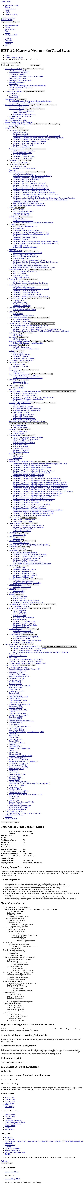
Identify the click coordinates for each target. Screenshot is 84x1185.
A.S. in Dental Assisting (21, 319)
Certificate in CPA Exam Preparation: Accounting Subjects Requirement (36, 136)
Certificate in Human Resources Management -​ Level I (30, 232)
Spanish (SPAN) (14, 798)
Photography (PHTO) (16, 778)
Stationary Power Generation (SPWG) (21, 802)
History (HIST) (14, 745)
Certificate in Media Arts (21, 452)
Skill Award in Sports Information (24, 418)
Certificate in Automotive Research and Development (30, 187)
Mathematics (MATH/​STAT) (18, 759)
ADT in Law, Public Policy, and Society (26, 439)
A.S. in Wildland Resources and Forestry (26, 376)
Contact (7, 12)
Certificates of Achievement (18, 656)
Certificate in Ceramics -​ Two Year (24, 623)
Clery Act (8, 1147)
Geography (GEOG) (15, 739)
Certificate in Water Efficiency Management (27, 640)
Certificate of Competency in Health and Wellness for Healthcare (34, 499)
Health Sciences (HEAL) (17, 743)
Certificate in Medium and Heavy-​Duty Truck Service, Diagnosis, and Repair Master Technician (44, 198)
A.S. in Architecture (19, 166)
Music (11, 454)
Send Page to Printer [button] (11, 1172)
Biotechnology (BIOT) (16, 691)
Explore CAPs (13, 126)
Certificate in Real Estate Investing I (24, 573)
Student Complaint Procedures (15, 1152)
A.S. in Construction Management (24, 287)
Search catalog (5, 65)
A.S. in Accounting (19, 132)
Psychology (13, 546)
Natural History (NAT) (16, 769)
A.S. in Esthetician (19, 364)
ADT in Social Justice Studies (22, 441)
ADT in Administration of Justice (24, 151)
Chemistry (12, 249)
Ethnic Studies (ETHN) (16, 730)
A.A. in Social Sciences (20, 446)
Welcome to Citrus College (13, 69)
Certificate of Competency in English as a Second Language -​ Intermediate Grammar (40, 486)
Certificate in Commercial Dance (23, 315)
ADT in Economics (19, 339)
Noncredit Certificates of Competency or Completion (26, 659)
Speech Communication (16, 593)
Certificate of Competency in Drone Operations (28, 475)
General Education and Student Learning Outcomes (30, 648)
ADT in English (18, 353)
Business (12, 224)
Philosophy (12, 533)
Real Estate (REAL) (15, 789)
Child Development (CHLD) (18, 697)
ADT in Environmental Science (23, 211)
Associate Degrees (15, 654)
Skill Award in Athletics (20, 427)
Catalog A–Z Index (11, 14)
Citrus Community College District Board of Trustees (26, 76)
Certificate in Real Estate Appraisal (24, 569)
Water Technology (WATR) (18, 809)
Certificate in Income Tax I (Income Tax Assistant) (29, 141)
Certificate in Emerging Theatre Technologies (28, 602)
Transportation (9, 1129)
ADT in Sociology (19, 591)
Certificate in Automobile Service (24, 181)
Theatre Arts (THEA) (16, 804)
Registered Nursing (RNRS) (18, 793)
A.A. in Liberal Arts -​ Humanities (24, 443)
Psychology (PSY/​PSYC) (17, 785)
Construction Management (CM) (19, 704)
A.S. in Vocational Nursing (22, 631)
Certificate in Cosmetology (21, 306)
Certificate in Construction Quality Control (27, 294)
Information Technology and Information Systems (25, 391)
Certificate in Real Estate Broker (23, 571)
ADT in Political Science (21, 543)
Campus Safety (10, 1116)
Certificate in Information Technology (25, 395)
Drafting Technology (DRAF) (18, 715)
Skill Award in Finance (20, 245)
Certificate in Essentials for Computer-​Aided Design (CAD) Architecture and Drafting (41, 331)
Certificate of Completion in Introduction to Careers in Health (33, 513)
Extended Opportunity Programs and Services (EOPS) (26, 732)
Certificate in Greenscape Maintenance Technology (29, 554)
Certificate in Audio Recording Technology (27, 583)
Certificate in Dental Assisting (22, 321)
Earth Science (13, 333)
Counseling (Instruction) (17, 308)
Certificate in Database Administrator (25, 393)
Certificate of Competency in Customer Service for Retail (31, 473)
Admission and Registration (14, 91)
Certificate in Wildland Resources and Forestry (28, 378)
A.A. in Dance (18, 314)
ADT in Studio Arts (19, 612)
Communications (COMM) (18, 700)
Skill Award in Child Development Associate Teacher (30, 266)
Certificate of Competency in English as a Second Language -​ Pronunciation (37, 493)
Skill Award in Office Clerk (22, 531)
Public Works (13, 550)
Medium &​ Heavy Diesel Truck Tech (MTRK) (24, 761)
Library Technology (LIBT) (18, 758)
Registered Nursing (15, 585)
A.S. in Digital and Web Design (23, 617)
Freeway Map (13, 84)
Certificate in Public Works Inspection (25, 560)
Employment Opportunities (13, 1120)
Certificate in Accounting (21, 134)
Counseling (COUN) (16, 708)
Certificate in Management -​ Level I (24, 236)
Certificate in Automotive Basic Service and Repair (29, 183)
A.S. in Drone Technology (21, 606)
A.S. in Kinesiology (19, 425)
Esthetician (12, 362)
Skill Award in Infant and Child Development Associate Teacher (34, 267)
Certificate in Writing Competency (24, 358)
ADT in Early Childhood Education (24, 255)
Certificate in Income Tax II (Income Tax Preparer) (29, 143)
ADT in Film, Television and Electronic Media (28, 437)
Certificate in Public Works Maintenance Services (29, 562)
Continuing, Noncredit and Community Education (25, 661)
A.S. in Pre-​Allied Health (21, 215)
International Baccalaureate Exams (24, 114)
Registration (13, 93)
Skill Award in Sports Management (24, 420)
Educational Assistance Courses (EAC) (21, 721)
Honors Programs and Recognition (20, 116)
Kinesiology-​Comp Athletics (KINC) (21, 756)
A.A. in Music (17, 458)
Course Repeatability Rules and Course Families (24, 107)
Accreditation (9, 1139)
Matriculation (9, 99)
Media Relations (10, 1126)
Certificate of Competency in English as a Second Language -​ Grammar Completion (40, 488)
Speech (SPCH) (14, 800)
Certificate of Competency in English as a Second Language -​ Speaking (36, 495)
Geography (12, 380)
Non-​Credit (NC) (14, 770)
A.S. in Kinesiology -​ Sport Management (26, 410)
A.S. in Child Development (22, 258)
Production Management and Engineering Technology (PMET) (29, 545)
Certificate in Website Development (24, 401)
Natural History (14, 460)
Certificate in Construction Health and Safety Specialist (31, 289)
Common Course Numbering (18, 667)
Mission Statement (15, 89)
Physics (11, 537)
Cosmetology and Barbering (18, 298)
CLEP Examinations (19, 113)
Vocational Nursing (15, 629)
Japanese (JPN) (14, 752)
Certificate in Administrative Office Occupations (28, 525)
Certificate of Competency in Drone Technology (28, 476)
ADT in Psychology (19, 549)
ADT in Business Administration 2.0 (25, 226)
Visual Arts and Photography (18, 608)
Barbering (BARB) (15, 687)
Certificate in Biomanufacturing (23, 221)
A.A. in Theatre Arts (19, 598)
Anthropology (13, 160)
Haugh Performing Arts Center (15, 1122)
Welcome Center (10, 9)
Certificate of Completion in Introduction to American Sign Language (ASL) (38, 510)
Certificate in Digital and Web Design (25, 625)
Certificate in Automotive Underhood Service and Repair (31, 190)
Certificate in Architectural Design (24, 168)
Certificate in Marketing (20, 239)
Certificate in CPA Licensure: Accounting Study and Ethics (32, 139)
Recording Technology (16, 579)
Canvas (7, 7)
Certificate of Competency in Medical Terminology (29, 506)
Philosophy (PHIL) (15, 776)
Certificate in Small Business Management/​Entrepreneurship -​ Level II (35, 243)
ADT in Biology (18, 209)
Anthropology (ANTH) (16, 678)
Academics (8, 40)
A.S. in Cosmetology (20, 302)
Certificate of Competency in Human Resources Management (33, 500)
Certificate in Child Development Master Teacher (29, 260)
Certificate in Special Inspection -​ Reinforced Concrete (30, 296)
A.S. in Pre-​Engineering (21, 347)
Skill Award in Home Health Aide (24, 519)
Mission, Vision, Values (12, 1150)
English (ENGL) (14, 724)
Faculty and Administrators (17, 78)
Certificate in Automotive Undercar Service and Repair (31, 189)
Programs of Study (11, 644)
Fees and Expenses (15, 95)
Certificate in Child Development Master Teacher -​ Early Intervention (35, 262)
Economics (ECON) (15, 719)
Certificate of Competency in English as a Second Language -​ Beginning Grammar (40, 484)
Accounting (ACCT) (16, 673)
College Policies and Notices (14, 815)
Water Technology (15, 634)
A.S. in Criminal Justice (20, 154)
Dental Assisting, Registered (18, 317)
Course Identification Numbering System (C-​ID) (24, 669)
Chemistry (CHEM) (15, 695)
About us (8, 44)
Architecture (13, 164)
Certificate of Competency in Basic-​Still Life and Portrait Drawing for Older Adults (40, 464)
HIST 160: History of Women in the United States (25, 813)
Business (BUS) (14, 693)
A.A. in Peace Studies (20, 444)
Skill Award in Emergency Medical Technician (28, 343)
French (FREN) (14, 735)
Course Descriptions (11, 665)
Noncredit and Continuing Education (21, 461)
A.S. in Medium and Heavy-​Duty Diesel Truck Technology (32, 176)
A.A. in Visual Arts (19, 616)
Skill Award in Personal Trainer (23, 416)
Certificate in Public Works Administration (26, 558)
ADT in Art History (19, 610)
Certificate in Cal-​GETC (21, 450)
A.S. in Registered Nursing (22, 587)
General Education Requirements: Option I (27, 650)
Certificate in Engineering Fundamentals (26, 349)
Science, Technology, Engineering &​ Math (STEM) (25, 794)
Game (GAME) (14, 737)
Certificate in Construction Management (26, 292)
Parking (7, 1127)
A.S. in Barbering (19, 300)
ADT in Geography (19, 382)
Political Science (14, 541)
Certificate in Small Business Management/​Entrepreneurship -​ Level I (35, 241)
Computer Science (15, 279)
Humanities (12, 389)
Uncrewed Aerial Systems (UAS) (20, 604)
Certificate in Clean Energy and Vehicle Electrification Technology (34, 192)
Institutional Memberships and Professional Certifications (27, 86)
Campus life (9, 42)
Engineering (13, 345)
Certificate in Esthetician (21, 366)
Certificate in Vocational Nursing (23, 633)
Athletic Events (10, 1115)
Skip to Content (6, 2)
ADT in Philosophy (19, 535)
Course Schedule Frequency (18, 671)
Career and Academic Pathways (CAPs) (18, 124)
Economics (12, 337)
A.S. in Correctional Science (22, 153)
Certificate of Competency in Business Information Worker (32, 467)
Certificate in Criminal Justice (22, 158)
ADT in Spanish (18, 372)
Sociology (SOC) (14, 796)
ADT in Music (18, 456)
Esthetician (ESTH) (15, 728)
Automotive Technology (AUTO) (20, 685)
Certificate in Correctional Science (24, 156)
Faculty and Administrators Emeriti (20, 80)
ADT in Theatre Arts (20, 597)
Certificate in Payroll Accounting (23, 145)
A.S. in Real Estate (19, 568)
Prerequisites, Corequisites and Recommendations (25, 103)
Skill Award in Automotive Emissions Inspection (28, 203)
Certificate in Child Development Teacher (26, 264)
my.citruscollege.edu (11, 5)
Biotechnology (14, 217)
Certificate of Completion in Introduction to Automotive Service (33, 512)
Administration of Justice (17, 149)
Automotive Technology (17, 172)
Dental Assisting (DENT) (17, 713)
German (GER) (14, 741)
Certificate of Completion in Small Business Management (31, 515)
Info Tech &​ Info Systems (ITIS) (19, 748)
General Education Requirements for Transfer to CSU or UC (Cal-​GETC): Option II (40, 652)
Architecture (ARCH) (16, 680)
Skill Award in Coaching (21, 412)
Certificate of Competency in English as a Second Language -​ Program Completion (40, 482)
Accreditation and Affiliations (18, 73)
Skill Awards (13, 657)
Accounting (13, 130)
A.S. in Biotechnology (20, 219)
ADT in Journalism (19, 273)
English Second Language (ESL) (19, 726)
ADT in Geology (18, 335)
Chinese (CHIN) (14, 698)
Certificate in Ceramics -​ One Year (24, 621)
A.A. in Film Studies (20, 614)
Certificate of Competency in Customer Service (28, 469)
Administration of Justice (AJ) (18, 674)
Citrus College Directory (17, 74)
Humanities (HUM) (15, 746)
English (11, 351)
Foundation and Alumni (16, 82)
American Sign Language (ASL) (19, 676)
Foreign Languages (15, 370)
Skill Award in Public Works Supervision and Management (32, 564)
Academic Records (15, 118)
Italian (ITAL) (13, 750)
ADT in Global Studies (20, 383)
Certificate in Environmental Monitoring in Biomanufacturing (33, 222)
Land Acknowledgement (13, 1124)
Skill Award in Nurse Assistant (23, 521)
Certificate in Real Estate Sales (23, 577)
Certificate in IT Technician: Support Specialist (28, 399)
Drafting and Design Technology (19, 323)
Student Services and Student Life (16, 120)
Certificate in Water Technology (23, 642)
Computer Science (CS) (16, 702)
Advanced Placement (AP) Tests (23, 111)
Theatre (11, 594)
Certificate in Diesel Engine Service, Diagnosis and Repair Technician (35, 194)
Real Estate (12, 566)
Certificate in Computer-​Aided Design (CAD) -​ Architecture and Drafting (37, 329)
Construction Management (17, 285)
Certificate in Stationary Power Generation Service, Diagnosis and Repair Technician (40, 200)
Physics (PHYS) (14, 780)
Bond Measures (10, 1145)
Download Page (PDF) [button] (12, 1179)
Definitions (8, 817)
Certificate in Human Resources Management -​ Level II (31, 234)
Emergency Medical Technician (19, 341)
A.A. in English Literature (21, 355)
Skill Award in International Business (25, 247)
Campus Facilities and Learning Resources (18, 122)
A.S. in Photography (19, 619)
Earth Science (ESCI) (16, 717)
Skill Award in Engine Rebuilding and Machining (29, 205)
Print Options (10, 822)
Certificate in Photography (21, 627)
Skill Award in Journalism (21, 277)
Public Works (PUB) (15, 787)
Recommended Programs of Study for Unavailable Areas (27, 663)
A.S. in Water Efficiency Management (25, 637)
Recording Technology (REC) (19, 791)
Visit (6, 45)
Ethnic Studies (13, 368)
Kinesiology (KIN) (15, 754)
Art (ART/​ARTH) (15, 682)
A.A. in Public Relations (21, 275)
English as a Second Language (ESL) (21, 360)
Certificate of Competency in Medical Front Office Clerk (31, 504)
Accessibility (9, 1137)
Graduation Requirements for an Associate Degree (25, 646)
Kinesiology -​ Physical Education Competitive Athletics (27, 421)
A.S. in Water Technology (21, 638)
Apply (7, 11)
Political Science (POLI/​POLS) (19, 782)
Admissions (8, 38)
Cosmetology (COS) (15, 706)
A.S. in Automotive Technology (23, 174)
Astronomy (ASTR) (15, 684)
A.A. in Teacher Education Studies (24, 310)
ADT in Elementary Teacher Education (26, 256)
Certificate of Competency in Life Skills (26, 502)
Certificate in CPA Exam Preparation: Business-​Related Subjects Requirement (38, 138)
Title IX (7, 1154)
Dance (11, 312)
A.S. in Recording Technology (23, 581)
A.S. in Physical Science (21, 448)
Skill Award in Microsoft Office (23, 529)
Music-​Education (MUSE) (17, 765)
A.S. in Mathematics (19, 433)
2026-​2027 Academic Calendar (19, 71)
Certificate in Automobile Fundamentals (26, 179)
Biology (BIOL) (14, 689)
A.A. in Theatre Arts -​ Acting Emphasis (26, 600)
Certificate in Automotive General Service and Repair (30, 185)
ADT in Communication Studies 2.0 (25, 271)
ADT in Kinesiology (20, 405)
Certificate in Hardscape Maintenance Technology (29, 556)
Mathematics (13, 429)
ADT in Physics (18, 539)
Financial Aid (13, 97)
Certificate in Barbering (20, 304)
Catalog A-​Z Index (11, 818)
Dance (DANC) (14, 711)
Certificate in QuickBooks (21, 147)
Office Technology (15, 523)
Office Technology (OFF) (17, 774)
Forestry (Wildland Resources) (19, 374)
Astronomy (12, 170)
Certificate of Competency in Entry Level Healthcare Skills (32, 497)
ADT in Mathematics (20, 431)
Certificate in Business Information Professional (28, 527)
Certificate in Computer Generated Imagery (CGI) (29, 327)
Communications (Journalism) (18, 269)
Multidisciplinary (14, 435)
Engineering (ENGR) (16, 722)
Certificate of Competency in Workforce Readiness (29, 508)
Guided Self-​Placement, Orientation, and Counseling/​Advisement (30, 101)
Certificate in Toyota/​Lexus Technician (25, 202)
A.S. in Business (18, 228)
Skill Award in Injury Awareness (23, 414)
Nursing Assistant (14, 517)
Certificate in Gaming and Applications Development (30, 283)
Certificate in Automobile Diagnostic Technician (28, 178)
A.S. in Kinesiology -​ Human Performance (27, 408)
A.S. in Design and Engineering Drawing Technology (30, 325)
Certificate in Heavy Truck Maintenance (26, 196)
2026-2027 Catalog (7, 20)
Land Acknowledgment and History (20, 87)
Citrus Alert (8, 1118)
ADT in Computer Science (22, 281)
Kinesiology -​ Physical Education (20, 403)
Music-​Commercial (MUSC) (18, 763)
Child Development (15, 251)
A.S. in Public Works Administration (25, 553)
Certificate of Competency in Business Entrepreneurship (31, 465)
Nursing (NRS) (14, 772)
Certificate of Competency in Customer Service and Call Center (33, 471)
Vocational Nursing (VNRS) (18, 807)
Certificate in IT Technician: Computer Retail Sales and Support (33, 397)
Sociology (12, 589)
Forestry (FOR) (14, 734)
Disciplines (8, 128)
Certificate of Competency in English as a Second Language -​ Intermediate (37, 480)
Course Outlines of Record (13, 57)
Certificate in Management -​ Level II (25, 238)
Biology (11, 207)
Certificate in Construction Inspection (25, 291)
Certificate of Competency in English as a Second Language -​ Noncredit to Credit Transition (43, 491)
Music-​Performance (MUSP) (18, 767)
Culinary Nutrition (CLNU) (18, 710)
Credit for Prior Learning (17, 109)
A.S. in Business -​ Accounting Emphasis (26, 230)
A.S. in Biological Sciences (22, 213)
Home (7, 55)
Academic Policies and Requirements (17, 105)
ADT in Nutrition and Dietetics (23, 407)
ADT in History (18, 388)
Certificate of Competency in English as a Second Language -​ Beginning (36, 478)
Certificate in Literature (20, 356)
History (11, 385)
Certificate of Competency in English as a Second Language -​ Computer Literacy (39, 489)
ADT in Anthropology (20, 162)
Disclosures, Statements (12, 1148)
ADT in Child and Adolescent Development (27, 253)
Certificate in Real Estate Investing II (25, 575)
